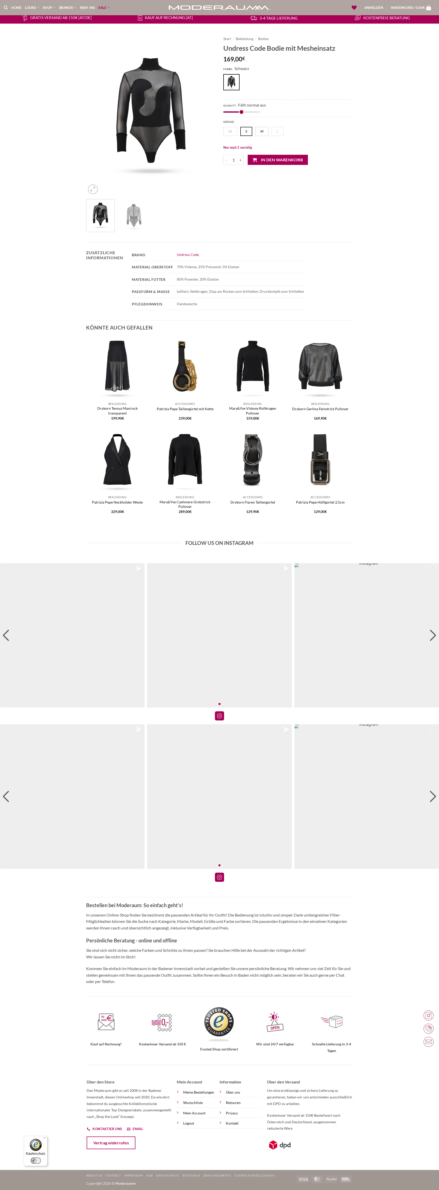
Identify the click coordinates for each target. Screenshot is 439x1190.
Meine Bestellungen (198, 1092)
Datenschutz (167, 1175)
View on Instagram (219, 715)
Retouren (233, 1102)
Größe (228, 121)
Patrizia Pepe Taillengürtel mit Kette (185, 409)
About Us (94, 1175)
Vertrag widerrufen (111, 1142)
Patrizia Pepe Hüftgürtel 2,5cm (320, 502)
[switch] (35, 1161)
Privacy (232, 1113)
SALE (102, 8)
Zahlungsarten (217, 1175)
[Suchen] (6, 7)
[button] (373, 7)
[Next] (206, 114)
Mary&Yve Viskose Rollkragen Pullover (252, 410)
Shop (47, 8)
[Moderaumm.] (219, 7)
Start (227, 39)
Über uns (233, 1092)
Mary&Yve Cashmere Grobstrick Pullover (185, 504)
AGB (149, 1175)
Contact (113, 1175)
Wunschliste (193, 1102)
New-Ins (87, 8)
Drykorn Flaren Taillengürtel (252, 502)
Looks (30, 8)
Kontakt (232, 1123)
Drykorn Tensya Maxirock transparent (117, 410)
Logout (188, 1123)
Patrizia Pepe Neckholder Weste (117, 502)
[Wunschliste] (354, 7)
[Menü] (44, 1139)
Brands (66, 8)
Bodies (263, 39)
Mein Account (194, 1113)
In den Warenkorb (282, 160)
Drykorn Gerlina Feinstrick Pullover (320, 409)
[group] (72, 635)
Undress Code (188, 254)
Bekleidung (244, 39)
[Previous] (95, 114)
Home (16, 8)
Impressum (133, 1175)
